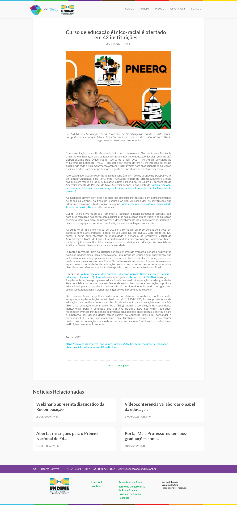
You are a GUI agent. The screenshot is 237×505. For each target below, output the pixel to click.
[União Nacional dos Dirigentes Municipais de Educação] (66, 10)
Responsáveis (177, 8)
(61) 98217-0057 (80, 468)
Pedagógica (124, 365)
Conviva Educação (42, 6)
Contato (196, 8)
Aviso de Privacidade (130, 482)
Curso (110, 365)
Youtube (96, 486)
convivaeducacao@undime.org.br (137, 468)
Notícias (144, 8)
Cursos (129, 8)
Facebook (97, 482)
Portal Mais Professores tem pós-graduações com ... (156, 436)
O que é (159, 8)
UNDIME (55, 479)
